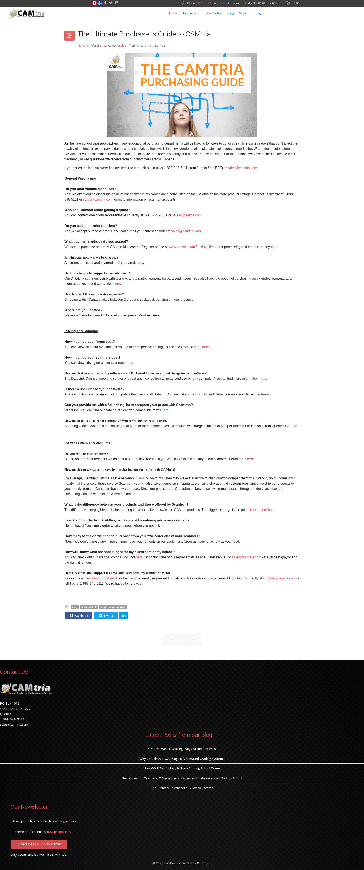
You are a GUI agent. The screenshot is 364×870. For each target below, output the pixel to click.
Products (189, 13)
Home (173, 13)
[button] (292, 2)
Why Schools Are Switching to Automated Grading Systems (182, 758)
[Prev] (172, 639)
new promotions (59, 832)
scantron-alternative (113, 607)
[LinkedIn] (116, 3)
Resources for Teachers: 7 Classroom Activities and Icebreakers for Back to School (182, 778)
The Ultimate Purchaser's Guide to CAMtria (182, 788)
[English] (94, 3)
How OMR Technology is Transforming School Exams (182, 768)
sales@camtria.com (226, 3)
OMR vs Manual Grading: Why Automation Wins (182, 749)
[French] (100, 3)
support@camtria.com (279, 578)
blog (74, 607)
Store (243, 13)
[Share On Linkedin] (123, 615)
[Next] (192, 639)
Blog (231, 13)
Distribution (214, 13)
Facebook (81, 616)
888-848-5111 (195, 3)
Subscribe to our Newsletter (39, 844)
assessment (89, 607)
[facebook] (105, 3)
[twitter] (110, 3)
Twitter (108, 616)
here (263, 378)
